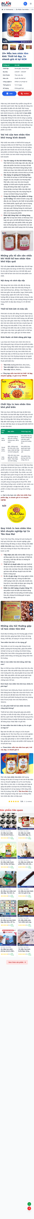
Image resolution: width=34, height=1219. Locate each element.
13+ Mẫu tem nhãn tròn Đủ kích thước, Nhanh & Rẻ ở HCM (7, 835)
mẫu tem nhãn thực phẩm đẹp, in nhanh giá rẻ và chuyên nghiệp (16, 497)
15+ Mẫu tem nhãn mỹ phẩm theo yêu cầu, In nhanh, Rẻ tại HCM (25, 864)
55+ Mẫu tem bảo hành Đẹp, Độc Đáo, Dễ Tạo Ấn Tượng (8, 922)
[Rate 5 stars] (18, 801)
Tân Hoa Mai (23, 791)
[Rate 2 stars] (11, 801)
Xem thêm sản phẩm (16, 962)
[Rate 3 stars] (14, 801)
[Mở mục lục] (29, 1204)
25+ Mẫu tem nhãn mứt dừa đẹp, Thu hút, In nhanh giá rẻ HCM (8, 893)
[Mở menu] (31, 3)
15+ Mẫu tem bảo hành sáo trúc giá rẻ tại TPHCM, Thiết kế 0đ (25, 893)
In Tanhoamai (8, 9)
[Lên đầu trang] (29, 1208)
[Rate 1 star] (9, 801)
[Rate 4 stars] (16, 801)
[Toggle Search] (25, 3)
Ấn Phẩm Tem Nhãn (22, 9)
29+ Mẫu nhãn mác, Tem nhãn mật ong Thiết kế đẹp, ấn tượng (25, 922)
